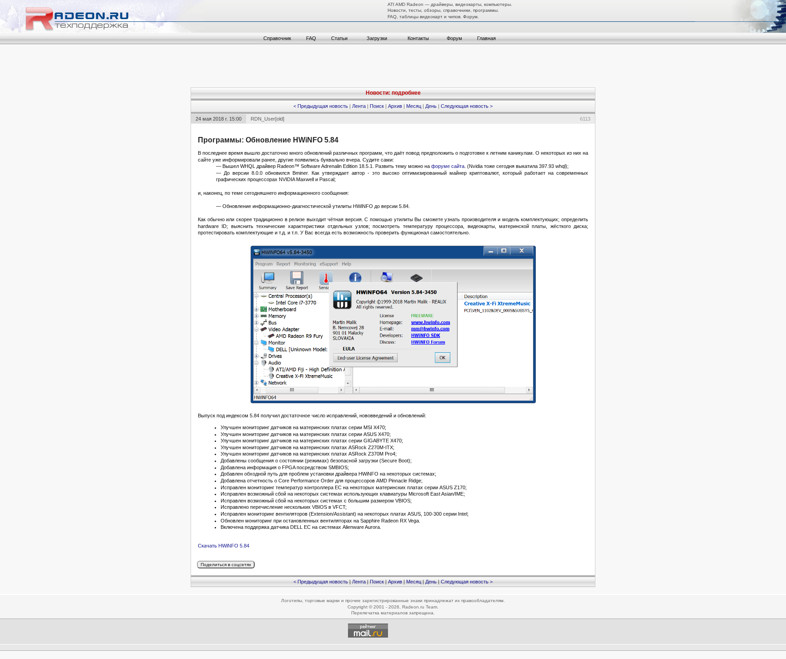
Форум (454, 38)
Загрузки (377, 38)
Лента (359, 106)
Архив (395, 106)
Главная (486, 38)
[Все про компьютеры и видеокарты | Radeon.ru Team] (102, 31)
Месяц (413, 106)
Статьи (339, 38)
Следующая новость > (467, 106)
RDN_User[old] (267, 119)
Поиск (377, 106)
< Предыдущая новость (320, 106)
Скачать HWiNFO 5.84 (223, 545)
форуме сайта (447, 166)
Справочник (277, 38)
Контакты (418, 38)
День (431, 106)
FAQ (311, 38)
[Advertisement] (393, 67)
